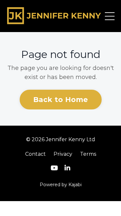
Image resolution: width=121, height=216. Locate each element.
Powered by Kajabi (61, 185)
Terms (88, 154)
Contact (35, 154)
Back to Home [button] (60, 99)
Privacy (63, 154)
